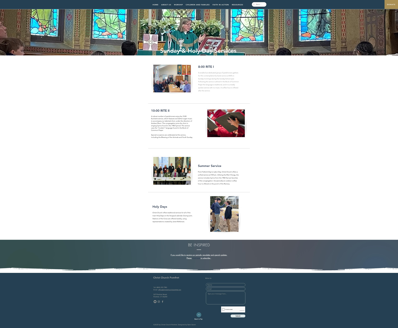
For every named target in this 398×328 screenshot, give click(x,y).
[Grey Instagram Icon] (158, 301)
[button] (166, 4)
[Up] (198, 314)
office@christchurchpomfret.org (169, 290)
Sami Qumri (191, 325)
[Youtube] (155, 301)
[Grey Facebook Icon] (162, 301)
